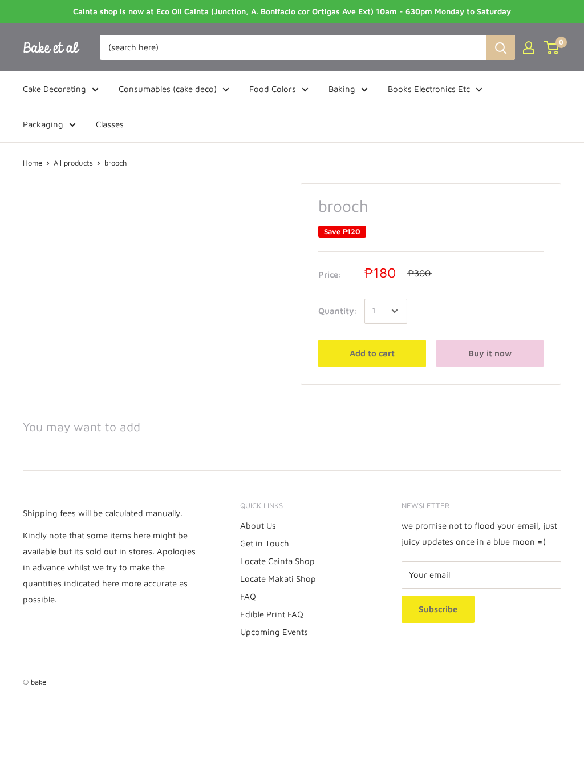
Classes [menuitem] (110, 124)
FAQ (248, 596)
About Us (258, 525)
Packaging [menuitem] (43, 124)
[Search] (500, 47)
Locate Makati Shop (278, 579)
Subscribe (438, 609)
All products (73, 162)
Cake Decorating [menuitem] (54, 89)
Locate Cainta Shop (277, 561)
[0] (552, 47)
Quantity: (338, 311)
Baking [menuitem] (341, 89)
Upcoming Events (274, 632)
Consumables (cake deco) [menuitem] (168, 89)
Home (32, 162)
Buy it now (490, 353)
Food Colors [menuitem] (272, 89)
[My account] (528, 47)
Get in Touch (264, 543)
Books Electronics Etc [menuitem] (429, 89)
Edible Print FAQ (271, 614)
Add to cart (372, 353)
